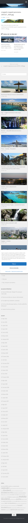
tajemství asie (13, 509)
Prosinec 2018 (5, 377)
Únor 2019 (4, 373)
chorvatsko (18, 488)
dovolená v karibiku (22, 494)
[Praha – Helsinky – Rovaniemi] (14, 141)
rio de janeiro (8, 509)
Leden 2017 (5, 425)
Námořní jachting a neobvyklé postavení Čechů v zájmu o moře (6, 46)
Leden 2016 (5, 452)
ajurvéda (3, 486)
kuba (16, 505)
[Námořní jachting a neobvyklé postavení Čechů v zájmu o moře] (7, 39)
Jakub (3, 17)
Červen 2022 (5, 332)
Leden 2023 (5, 325)
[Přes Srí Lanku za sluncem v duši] (14, 215)
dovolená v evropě (14, 494)
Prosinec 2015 (5, 456)
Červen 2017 (5, 411)
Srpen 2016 (4, 435)
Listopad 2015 (5, 459)
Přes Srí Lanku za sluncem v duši (9, 223)
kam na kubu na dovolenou (20, 503)
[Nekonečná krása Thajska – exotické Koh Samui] (14, 197)
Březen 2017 (5, 418)
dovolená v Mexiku (4, 497)
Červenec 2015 (5, 473)
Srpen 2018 (4, 384)
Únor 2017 (4, 422)
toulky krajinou (20, 509)
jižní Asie (17, 501)
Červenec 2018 (5, 387)
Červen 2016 (5, 439)
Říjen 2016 (4, 432)
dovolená (7, 490)
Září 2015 (4, 466)
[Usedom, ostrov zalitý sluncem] (14, 179)
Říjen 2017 (4, 404)
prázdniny (24, 507)
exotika (18, 499)
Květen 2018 (5, 391)
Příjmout (14, 264)
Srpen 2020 (4, 346)
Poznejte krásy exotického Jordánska (10, 300)
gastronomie (6, 501)
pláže (21, 507)
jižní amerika (13, 501)
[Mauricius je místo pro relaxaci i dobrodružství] (14, 87)
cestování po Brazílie (13, 488)
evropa (9, 497)
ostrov (18, 507)
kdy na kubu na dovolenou (11, 505)
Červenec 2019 (5, 363)
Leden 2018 (5, 397)
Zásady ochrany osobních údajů (17, 271)
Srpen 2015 (4, 470)
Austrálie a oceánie (12, 486)
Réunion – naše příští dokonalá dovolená (11, 130)
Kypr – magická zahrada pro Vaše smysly (11, 112)
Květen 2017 (5, 415)
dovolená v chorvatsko (6, 494)
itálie (10, 501)
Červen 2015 (5, 476)
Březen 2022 (5, 336)
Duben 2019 (5, 370)
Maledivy (9, 507)
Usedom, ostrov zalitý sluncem (8, 187)
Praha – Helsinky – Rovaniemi (8, 149)
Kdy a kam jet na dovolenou (8, 282)
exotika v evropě (24, 499)
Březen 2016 (5, 449)
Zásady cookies (8, 271)
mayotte (13, 507)
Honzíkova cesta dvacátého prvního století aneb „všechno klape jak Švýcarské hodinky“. (13, 167)
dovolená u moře (17, 493)
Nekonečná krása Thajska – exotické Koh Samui (12, 205)
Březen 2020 (5, 353)
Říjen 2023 (4, 318)
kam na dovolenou (10, 503)
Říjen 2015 (4, 463)
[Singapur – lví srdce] (14, 233)
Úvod (3, 275)
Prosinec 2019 (5, 356)
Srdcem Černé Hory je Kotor (8, 309)
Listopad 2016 (5, 428)
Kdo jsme (4, 279)
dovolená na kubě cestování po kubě (17, 490)
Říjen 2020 (4, 342)
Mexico (16, 507)
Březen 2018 (5, 394)
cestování (5, 488)
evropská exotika (15, 497)
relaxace (3, 509)
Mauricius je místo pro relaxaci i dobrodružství (12, 94)
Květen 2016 (5, 442)
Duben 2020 (5, 349)
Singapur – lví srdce (6, 241)
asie (6, 486)
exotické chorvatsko (13, 499)
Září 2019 (4, 360)
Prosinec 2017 (5, 401)
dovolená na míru (7, 493)
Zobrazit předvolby (14, 268)
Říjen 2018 (4, 380)
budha (17, 486)
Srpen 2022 (4, 329)
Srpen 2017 (4, 408)
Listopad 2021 (5, 339)
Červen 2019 (5, 367)
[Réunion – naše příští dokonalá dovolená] (14, 123)
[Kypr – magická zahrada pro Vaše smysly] (14, 105)
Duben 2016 (5, 446)
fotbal (2, 501)
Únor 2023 (4, 322)
